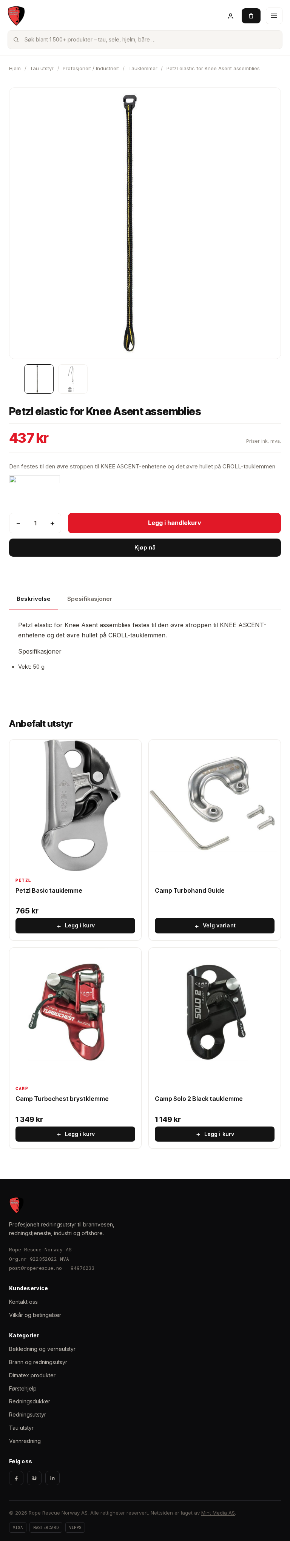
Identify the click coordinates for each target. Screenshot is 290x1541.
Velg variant (215, 926)
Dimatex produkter (32, 1375)
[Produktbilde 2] (73, 379)
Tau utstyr (42, 68)
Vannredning (25, 1441)
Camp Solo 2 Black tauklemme (199, 1098)
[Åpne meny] (274, 16)
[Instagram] (34, 1478)
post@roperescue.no (35, 1268)
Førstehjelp (23, 1388)
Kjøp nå (145, 547)
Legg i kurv (75, 926)
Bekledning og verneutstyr (42, 1349)
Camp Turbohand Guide (190, 890)
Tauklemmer (142, 68)
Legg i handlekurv (174, 522)
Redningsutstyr (27, 1414)
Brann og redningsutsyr (38, 1362)
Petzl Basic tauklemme (48, 890)
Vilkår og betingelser (35, 1315)
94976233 (83, 1268)
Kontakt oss (23, 1301)
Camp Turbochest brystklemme (62, 1098)
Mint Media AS (218, 1513)
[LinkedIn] (52, 1478)
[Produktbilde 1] (39, 379)
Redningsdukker (29, 1401)
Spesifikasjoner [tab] (89, 598)
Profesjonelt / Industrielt (91, 68)
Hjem (15, 68)
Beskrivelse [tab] (34, 598)
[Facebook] (16, 1478)
